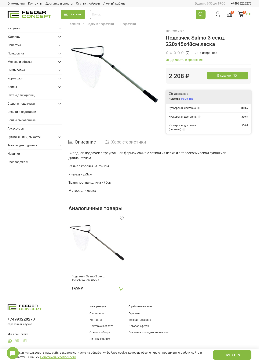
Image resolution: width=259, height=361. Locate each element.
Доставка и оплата (59, 3)
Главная (74, 24)
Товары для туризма (22, 145)
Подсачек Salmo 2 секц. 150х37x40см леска (88, 278)
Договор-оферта (139, 326)
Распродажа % (18, 162)
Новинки (14, 153)
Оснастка (14, 45)
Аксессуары (16, 128)
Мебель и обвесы (20, 62)
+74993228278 (241, 3)
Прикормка (16, 53)
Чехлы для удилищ (21, 95)
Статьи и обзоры (88, 3)
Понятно (232, 355)
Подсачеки (128, 24)
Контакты (35, 3)
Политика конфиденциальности (149, 332)
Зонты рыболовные (21, 120)
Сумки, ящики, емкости (24, 137)
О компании (16, 3)
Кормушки (15, 78)
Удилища (14, 36)
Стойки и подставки (22, 112)
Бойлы (12, 87)
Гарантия (134, 313)
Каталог (76, 14)
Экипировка (16, 70)
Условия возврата (140, 319)
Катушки (14, 28)
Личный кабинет (115, 3)
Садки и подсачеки (100, 24)
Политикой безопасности (58, 357)
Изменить (187, 98)
